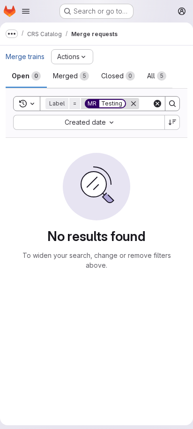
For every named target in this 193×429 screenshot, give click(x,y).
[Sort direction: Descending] (172, 122)
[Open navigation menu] (25, 11)
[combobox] (88, 122)
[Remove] (133, 103)
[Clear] (157, 103)
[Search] (172, 103)
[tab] (26, 76)
